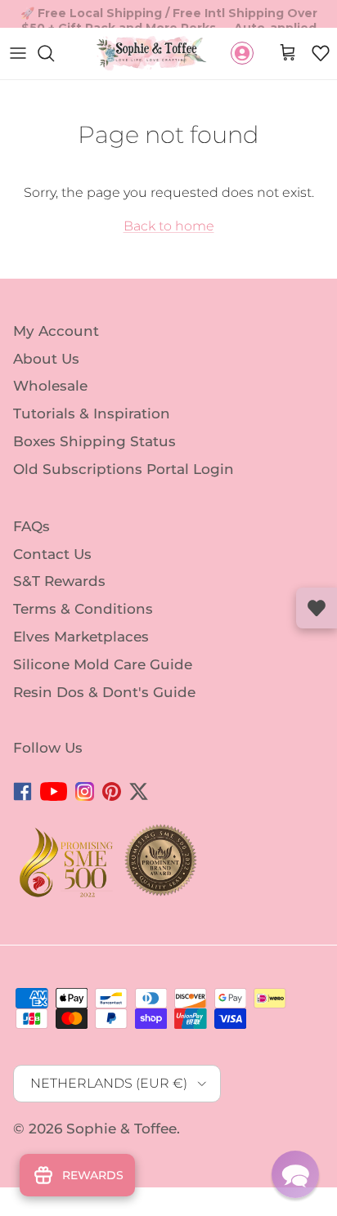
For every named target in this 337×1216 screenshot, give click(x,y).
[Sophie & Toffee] (152, 53)
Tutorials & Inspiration (91, 413)
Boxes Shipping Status (94, 441)
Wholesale (50, 386)
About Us (46, 358)
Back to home (169, 226)
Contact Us (52, 553)
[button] (320, 53)
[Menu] (18, 53)
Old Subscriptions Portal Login (123, 469)
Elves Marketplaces (81, 636)
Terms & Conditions (83, 609)
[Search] (54, 53)
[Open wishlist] (316, 608)
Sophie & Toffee (121, 1128)
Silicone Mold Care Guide (102, 664)
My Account (56, 331)
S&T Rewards (59, 581)
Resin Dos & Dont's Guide (104, 692)
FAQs (31, 526)
